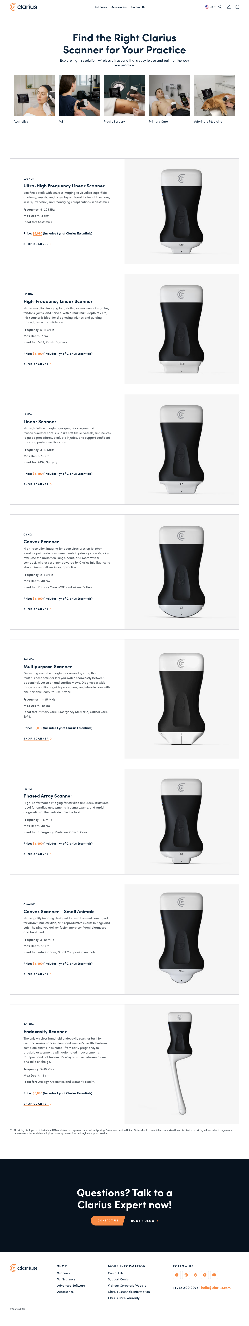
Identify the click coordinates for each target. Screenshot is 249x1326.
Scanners (63, 1273)
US (211, 7)
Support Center (119, 1279)
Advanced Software (71, 1285)
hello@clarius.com (216, 1288)
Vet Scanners (66, 1279)
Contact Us (115, 1273)
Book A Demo (143, 1221)
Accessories (65, 1292)
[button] (140, 6)
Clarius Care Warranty (123, 1298)
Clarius (16, 1308)
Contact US (108, 1220)
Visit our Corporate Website (127, 1285)
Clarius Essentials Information (129, 1292)
